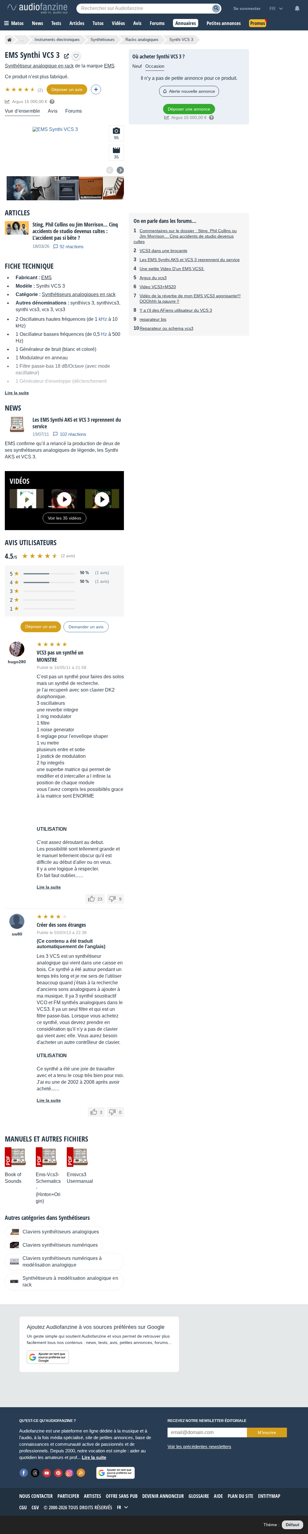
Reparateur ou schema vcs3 (166, 328)
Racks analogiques (142, 39)
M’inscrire (267, 1432)
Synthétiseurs (103, 39)
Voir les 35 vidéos (64, 518)
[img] (20, 89)
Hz (104, 334)
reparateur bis (153, 319)
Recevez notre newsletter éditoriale (207, 1421)
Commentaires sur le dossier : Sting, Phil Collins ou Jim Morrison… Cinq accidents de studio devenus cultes (185, 236)
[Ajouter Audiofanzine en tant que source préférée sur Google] (48, 1357)
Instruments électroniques (57, 39)
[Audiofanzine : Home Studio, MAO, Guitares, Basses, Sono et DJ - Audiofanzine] (37, 8)
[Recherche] (216, 9)
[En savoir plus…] (52, 101)
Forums (73, 111)
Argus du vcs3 (153, 277)
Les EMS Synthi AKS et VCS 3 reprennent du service (190, 259)
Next (120, 170)
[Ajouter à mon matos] (76, 56)
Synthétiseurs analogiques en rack (79, 294)
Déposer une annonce (189, 109)
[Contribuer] (96, 89)
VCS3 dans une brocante (163, 250)
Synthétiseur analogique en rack (39, 65)
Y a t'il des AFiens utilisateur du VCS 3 (176, 310)
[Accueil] (9, 39)
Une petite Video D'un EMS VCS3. (172, 268)
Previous (109, 170)
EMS (109, 65)
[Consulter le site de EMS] (65, 56)
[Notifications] (297, 8)
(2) (40, 90)
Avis (52, 111)
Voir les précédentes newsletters (199, 1446)
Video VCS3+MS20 (158, 286)
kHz (103, 319)
